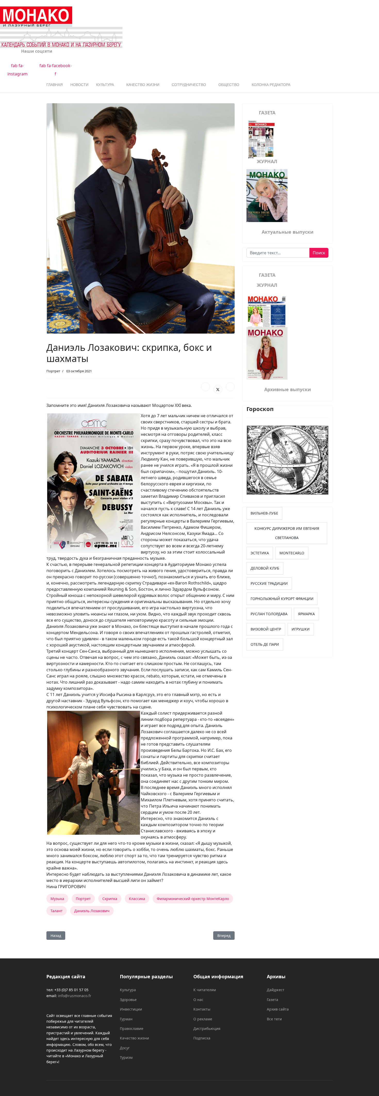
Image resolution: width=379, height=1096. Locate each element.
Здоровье (128, 999)
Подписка (201, 1038)
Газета (272, 999)
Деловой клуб (265, 568)
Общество (228, 85)
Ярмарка (306, 613)
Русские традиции (269, 583)
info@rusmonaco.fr (74, 995)
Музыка (57, 898)
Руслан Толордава (269, 613)
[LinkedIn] (230, 386)
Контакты (201, 1009)
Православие (131, 1028)
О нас (198, 999)
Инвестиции (131, 1009)
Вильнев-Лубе (264, 513)
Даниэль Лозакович (92, 910)
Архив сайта (278, 1009)
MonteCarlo (291, 552)
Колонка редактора (271, 85)
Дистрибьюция (206, 1028)
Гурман (126, 1018)
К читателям (204, 989)
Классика (137, 898)
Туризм (126, 1057)
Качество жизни (142, 85)
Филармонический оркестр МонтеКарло (193, 898)
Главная (54, 85)
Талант (57, 910)
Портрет (53, 371)
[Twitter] (217, 389)
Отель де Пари (265, 644)
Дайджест (275, 989)
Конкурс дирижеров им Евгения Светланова (286, 533)
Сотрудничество (189, 85)
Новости (79, 85)
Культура (105, 85)
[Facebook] (205, 386)
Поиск (319, 253)
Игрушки (301, 629)
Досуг (125, 1047)
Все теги (274, 1018)
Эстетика (260, 552)
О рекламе (202, 1018)
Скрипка (109, 898)
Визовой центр (266, 629)
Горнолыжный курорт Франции (282, 598)
